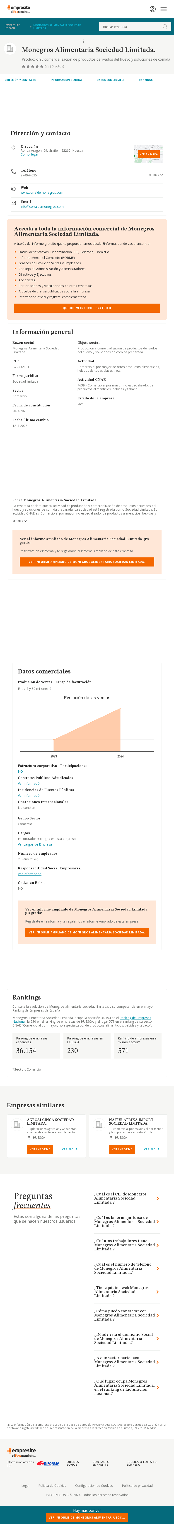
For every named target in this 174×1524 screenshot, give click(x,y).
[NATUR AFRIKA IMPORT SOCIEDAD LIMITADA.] (99, 1124)
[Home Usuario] (152, 9)
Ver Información (29, 784)
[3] (33, 66)
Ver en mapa (149, 154)
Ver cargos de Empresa (35, 844)
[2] (28, 66)
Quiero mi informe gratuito (87, 308)
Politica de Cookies (52, 1485)
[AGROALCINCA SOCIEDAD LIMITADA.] (17, 1124)
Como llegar (30, 154)
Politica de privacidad (137, 1485)
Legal (25, 1485)
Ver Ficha (69, 1149)
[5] (42, 66)
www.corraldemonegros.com (42, 193)
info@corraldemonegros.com (42, 207)
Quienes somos (73, 1463)
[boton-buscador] (165, 26)
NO (20, 772)
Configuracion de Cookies (94, 1485)
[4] (37, 66)
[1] (24, 66)
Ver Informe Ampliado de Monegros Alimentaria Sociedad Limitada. (87, 562)
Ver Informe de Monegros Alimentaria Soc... (87, 1517)
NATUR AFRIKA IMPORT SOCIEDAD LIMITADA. (131, 1122)
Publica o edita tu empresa (142, 1463)
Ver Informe (40, 1149)
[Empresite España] (20, 9)
